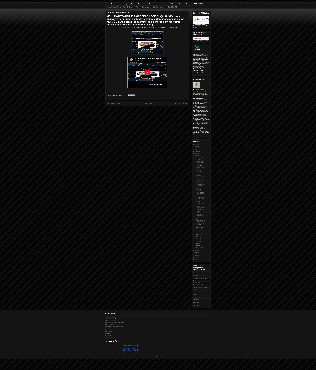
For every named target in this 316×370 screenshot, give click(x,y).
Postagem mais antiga (181, 103)
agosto (198, 234)
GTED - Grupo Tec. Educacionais (180, 4)
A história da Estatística (199, 275)
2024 (196, 149)
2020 (196, 250)
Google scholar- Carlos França (132, 4)
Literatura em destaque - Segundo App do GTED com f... (200, 184)
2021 (196, 155)
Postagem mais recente (113, 103)
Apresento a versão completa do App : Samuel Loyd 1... (200, 192)
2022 (196, 153)
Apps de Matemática (142, 7)
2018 (196, 255)
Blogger (161, 356)
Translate (205, 40)
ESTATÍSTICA (198, 4)
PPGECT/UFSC (197, 299)
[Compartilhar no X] (131, 95)
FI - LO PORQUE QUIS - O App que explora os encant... (200, 199)
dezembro (199, 157)
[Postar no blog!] (130, 95)
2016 (196, 259)
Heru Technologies (113, 4)
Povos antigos (196, 297)
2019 (196, 252)
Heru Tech (195, 294)
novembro (199, 227)
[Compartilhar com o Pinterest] (134, 95)
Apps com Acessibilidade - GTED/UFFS (114, 322)
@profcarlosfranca (158, 7)
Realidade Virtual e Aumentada (156, 4)
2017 (196, 257)
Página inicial (148, 103)
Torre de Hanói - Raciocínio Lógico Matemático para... (200, 214)
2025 (196, 147)
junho (198, 238)
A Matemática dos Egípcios (200, 278)
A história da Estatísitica (199, 272)
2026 (196, 144)
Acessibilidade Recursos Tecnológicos (119, 7)
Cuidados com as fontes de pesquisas (114, 326)
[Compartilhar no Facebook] (133, 95)
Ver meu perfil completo (199, 135)
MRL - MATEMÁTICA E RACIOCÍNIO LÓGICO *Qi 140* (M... (200, 222)
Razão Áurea (196, 305)
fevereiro (198, 247)
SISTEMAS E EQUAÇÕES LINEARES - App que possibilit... (200, 162)
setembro (199, 232)
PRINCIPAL (196, 302)
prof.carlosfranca (199, 89)
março (198, 245)
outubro (198, 229)
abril (197, 243)
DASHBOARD (172, 7)
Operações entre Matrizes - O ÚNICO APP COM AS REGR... (200, 170)
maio (197, 241)
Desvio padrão (197, 291)
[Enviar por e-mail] (128, 95)
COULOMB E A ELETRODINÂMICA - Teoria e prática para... (201, 177)
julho (197, 236)
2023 (196, 151)
